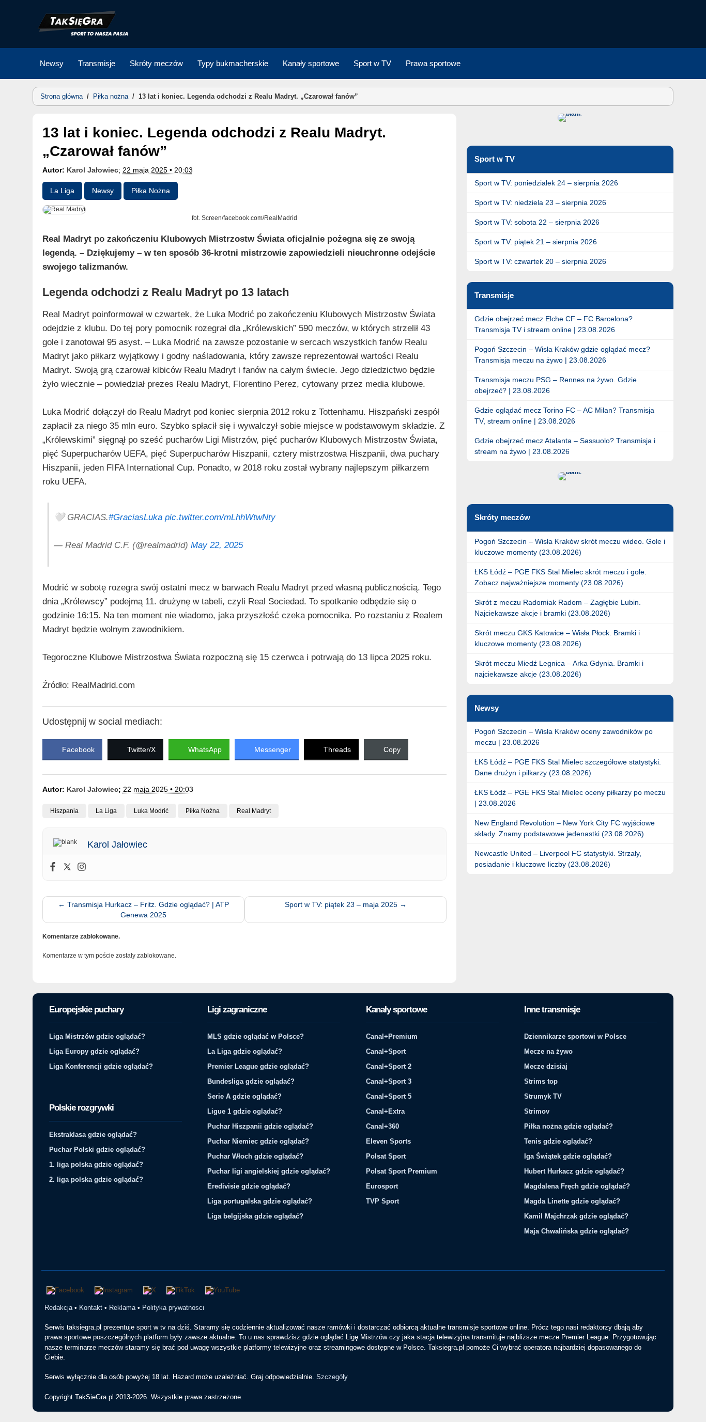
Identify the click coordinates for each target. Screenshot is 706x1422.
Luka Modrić (151, 811)
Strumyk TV (543, 1096)
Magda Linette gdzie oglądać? (572, 1201)
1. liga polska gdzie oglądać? (96, 1164)
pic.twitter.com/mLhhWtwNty (220, 517)
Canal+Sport (386, 1051)
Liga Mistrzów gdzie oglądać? (97, 1036)
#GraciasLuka (135, 517)
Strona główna (61, 96)
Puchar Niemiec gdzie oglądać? (258, 1141)
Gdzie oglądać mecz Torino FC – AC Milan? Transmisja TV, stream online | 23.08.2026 (564, 415)
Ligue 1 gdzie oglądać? (244, 1111)
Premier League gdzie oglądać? (258, 1066)
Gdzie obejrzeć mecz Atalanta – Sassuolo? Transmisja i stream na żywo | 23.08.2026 (564, 446)
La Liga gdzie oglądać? (244, 1051)
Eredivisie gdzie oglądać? (248, 1186)
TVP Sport (382, 1201)
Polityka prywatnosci (173, 1307)
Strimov (536, 1111)
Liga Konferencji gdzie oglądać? (101, 1066)
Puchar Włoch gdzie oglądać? (255, 1156)
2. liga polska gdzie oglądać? (96, 1179)
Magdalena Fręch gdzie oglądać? (577, 1186)
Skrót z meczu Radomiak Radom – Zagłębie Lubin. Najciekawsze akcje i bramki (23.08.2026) (557, 607)
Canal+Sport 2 (388, 1066)
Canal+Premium (392, 1036)
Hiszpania (64, 811)
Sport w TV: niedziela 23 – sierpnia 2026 (540, 202)
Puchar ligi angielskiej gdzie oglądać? (268, 1171)
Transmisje (96, 63)
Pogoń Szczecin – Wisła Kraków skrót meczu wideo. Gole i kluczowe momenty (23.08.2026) (569, 546)
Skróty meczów (156, 63)
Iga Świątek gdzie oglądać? (568, 1156)
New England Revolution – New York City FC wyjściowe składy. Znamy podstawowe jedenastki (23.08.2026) (564, 828)
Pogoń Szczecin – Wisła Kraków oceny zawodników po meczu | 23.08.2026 (563, 736)
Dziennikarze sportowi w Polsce (575, 1036)
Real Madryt (254, 811)
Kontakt (90, 1307)
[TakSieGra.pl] (81, 34)
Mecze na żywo (548, 1051)
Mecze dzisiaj (545, 1066)
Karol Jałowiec (92, 170)
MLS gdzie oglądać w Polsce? (255, 1036)
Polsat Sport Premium (401, 1171)
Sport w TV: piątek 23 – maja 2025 (346, 904)
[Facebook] (52, 867)
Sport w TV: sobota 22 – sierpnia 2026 (537, 222)
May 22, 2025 (217, 545)
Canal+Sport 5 (388, 1096)
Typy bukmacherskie (232, 63)
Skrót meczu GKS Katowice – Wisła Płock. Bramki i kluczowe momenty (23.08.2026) (557, 638)
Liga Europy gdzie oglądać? (94, 1051)
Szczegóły (332, 1377)
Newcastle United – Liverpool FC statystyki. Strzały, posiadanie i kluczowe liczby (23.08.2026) (557, 858)
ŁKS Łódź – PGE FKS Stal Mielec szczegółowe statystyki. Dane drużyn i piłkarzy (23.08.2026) (567, 767)
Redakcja (58, 1307)
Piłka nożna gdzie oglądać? (568, 1126)
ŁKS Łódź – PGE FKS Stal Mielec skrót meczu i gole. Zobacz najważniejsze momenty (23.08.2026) (560, 577)
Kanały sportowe (311, 63)
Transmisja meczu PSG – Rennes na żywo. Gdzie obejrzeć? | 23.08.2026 (555, 385)
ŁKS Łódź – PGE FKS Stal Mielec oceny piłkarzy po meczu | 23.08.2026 (570, 797)
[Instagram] (81, 867)
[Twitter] (67, 867)
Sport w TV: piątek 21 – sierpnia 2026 (535, 242)
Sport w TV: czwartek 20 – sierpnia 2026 (540, 261)
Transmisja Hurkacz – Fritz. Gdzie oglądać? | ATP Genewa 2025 (143, 909)
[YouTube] (222, 1290)
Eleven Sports (388, 1141)
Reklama (122, 1307)
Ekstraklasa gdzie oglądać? (93, 1134)
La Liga (62, 190)
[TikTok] (180, 1290)
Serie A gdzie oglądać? (244, 1096)
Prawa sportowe (433, 63)
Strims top (541, 1081)
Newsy (52, 63)
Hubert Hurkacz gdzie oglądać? (574, 1171)
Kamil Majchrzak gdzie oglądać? (576, 1216)
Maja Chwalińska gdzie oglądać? (576, 1231)
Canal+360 (382, 1126)
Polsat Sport (386, 1156)
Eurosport (382, 1186)
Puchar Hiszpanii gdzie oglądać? (260, 1126)
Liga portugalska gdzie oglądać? (259, 1201)
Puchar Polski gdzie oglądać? (97, 1149)
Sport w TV (372, 63)
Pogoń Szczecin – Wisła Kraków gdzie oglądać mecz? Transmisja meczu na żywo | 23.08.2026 (562, 354)
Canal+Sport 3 (388, 1081)
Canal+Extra (385, 1111)
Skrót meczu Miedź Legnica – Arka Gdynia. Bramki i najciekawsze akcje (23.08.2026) (558, 668)
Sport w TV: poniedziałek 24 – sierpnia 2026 (546, 183)
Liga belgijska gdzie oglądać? (255, 1216)
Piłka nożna (110, 96)
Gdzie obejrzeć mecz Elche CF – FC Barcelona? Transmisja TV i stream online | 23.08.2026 (553, 324)
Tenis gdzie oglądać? (558, 1141)
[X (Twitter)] (149, 1290)
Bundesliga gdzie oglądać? (251, 1081)
